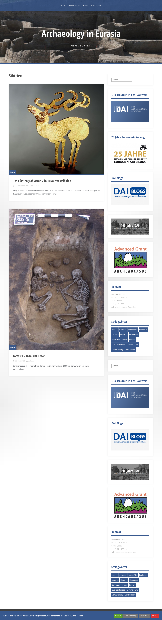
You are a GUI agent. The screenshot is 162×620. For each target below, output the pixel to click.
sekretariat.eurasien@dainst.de (123, 307)
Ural (136, 344)
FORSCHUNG (74, 5)
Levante (115, 334)
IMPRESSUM (96, 5)
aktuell (114, 329)
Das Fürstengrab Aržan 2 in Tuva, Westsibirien (42, 181)
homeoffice (133, 329)
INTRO (63, 5)
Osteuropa (133, 334)
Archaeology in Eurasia (81, 33)
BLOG (85, 5)
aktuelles (122, 329)
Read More (144, 615)
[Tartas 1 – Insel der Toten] (56, 279)
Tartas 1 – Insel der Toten (29, 356)
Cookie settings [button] (130, 615)
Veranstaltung (117, 349)
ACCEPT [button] (118, 615)
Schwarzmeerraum (119, 339)
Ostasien (124, 334)
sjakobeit (35, 185)
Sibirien (12, 172)
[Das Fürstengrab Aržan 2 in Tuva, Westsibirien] (56, 129)
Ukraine (130, 344)
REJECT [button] (154, 615)
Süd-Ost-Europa (118, 344)
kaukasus (143, 329)
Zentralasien (130, 349)
